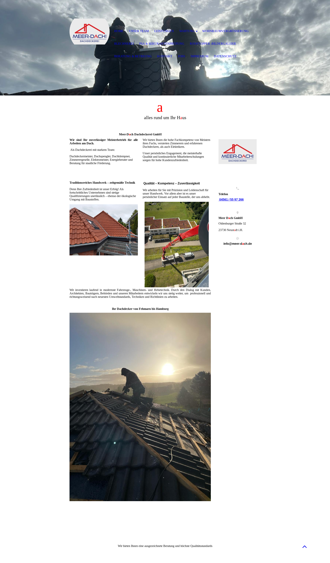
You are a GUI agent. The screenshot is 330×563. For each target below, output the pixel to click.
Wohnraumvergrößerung (225, 31)
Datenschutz (225, 56)
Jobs (181, 56)
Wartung (187, 31)
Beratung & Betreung (133, 56)
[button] (304, 546)
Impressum (199, 56)
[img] (90, 31)
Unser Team (139, 31)
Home (118, 31)
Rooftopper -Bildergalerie (213, 43)
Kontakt (164, 56)
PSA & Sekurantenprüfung (161, 43)
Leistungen (164, 31)
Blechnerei (124, 43)
